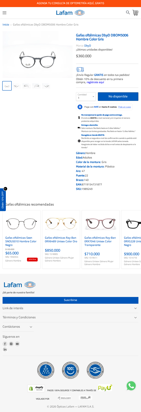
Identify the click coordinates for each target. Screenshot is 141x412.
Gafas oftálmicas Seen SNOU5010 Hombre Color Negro (20, 242)
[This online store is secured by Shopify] (36, 391)
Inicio (6, 24)
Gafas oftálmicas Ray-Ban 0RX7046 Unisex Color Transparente (100, 242)
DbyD (87, 45)
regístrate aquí (95, 82)
